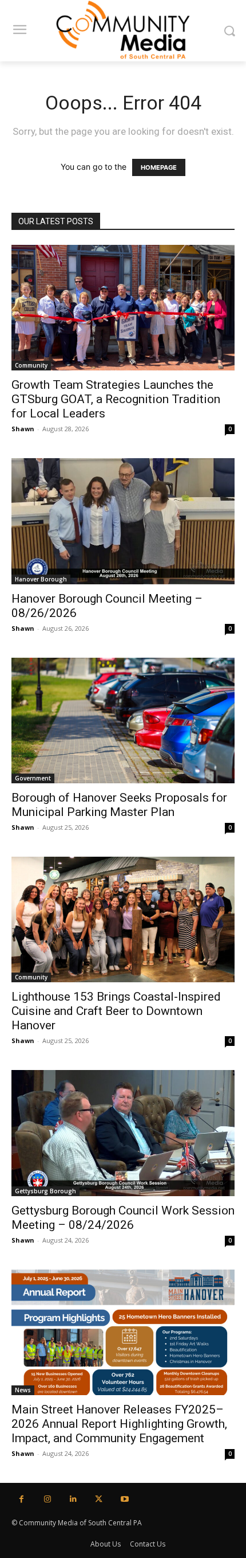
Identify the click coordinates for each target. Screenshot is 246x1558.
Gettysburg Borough (45, 1191)
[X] (99, 1499)
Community (31, 365)
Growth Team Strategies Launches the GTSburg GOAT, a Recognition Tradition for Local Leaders (115, 399)
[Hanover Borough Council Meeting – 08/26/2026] (123, 521)
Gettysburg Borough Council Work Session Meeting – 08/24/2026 (123, 1218)
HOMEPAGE (159, 167)
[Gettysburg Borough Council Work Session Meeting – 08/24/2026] (123, 1133)
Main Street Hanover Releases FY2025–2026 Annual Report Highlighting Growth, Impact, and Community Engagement (119, 1424)
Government (33, 778)
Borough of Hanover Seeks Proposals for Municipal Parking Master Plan (119, 805)
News (23, 1390)
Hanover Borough (41, 579)
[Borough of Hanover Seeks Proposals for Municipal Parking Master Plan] (123, 720)
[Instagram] (47, 1499)
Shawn (22, 428)
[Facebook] (21, 1499)
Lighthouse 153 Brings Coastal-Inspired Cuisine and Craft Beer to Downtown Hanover (116, 1011)
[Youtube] (124, 1499)
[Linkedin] (73, 1499)
